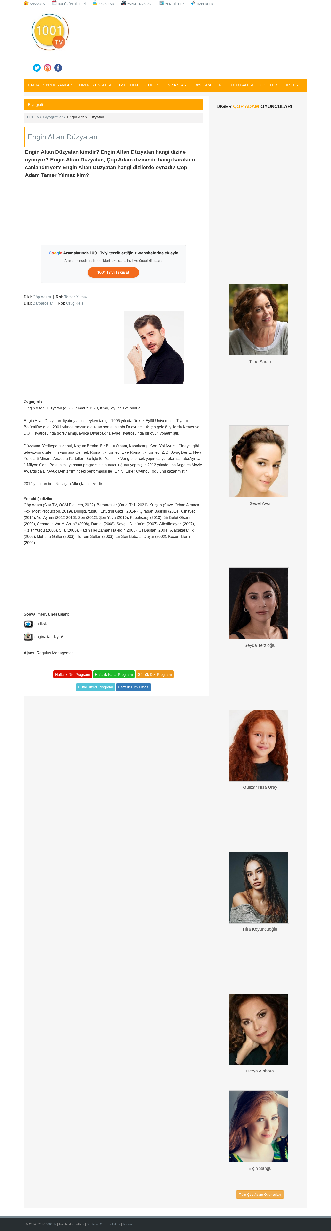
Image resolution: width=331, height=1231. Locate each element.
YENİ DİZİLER (174, 4)
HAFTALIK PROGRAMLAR (50, 85)
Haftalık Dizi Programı (72, 674)
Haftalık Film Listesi (133, 687)
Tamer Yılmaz (76, 297)
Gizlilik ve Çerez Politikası (103, 1224)
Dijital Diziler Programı (95, 687)
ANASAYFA (37, 4)
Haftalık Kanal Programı (114, 674)
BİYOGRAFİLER (208, 85)
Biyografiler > (55, 117)
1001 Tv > (34, 117)
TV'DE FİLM (128, 85)
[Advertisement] (189, 43)
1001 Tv (51, 1224)
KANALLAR (106, 4)
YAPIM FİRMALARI (139, 4)
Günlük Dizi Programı (155, 674)
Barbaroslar (43, 303)
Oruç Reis (74, 303)
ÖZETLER (268, 85)
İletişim (127, 1224)
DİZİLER (291, 85)
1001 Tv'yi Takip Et (113, 272)
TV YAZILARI (176, 85)
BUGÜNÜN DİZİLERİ (72, 4)
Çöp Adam (42, 297)
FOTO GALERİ (241, 85)
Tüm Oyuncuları (260, 1194)
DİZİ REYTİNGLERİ (95, 85)
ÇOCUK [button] (152, 85)
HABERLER (205, 4)
